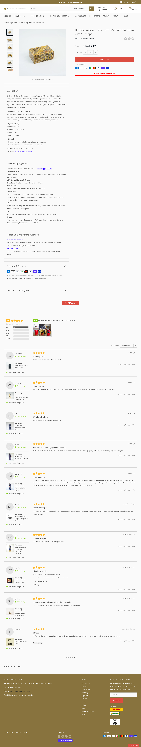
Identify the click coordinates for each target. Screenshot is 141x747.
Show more (69, 657)
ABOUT (115, 16)
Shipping (85, 693)
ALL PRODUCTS (80, 16)
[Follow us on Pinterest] (66, 736)
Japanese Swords (88, 711)
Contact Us (133, 745)
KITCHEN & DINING (37, 16)
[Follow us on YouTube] (70, 736)
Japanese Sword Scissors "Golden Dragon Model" (20, 613)
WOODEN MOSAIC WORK (24, 152)
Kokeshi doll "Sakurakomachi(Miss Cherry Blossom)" (21, 397)
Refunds (84, 699)
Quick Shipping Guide (44, 169)
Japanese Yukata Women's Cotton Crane (20, 428)
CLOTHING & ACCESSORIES (59, 16)
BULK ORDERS (94, 16)
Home (6, 23)
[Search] (91, 8)
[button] (36, 327)
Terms (84, 702)
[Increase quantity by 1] (96, 52)
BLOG (126, 16)
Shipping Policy (12, 248)
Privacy (84, 705)
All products (13, 23)
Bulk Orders (86, 689)
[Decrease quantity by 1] (85, 52)
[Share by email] (133, 38)
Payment (85, 696)
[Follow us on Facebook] (59, 736)
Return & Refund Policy (15, 240)
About (84, 686)
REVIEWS (106, 16)
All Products (86, 683)
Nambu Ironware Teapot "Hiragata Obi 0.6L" (21, 519)
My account (102, 9)
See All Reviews (70, 303)
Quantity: (78, 52)
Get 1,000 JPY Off (129, 2)
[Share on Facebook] (125, 38)
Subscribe (116, 700)
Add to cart (104, 59)
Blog (83, 714)
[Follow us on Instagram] (62, 736)
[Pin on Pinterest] (129, 38)
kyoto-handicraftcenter (84, 39)
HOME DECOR (19, 16)
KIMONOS (7, 16)
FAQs (83, 708)
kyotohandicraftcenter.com (20, 691)
